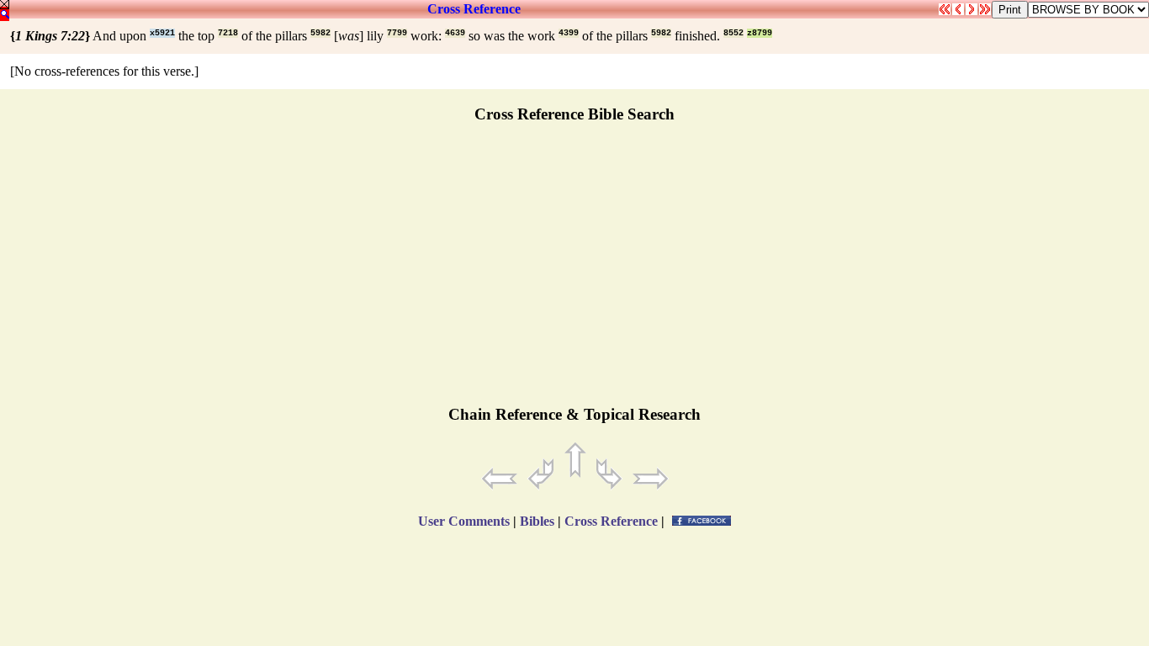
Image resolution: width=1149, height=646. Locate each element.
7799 (397, 33)
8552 (733, 33)
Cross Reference (474, 9)
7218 (228, 33)
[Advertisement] (574, 271)
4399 (569, 33)
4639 (455, 33)
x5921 (162, 33)
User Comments (464, 521)
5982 (320, 33)
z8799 (759, 33)
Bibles (537, 521)
